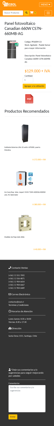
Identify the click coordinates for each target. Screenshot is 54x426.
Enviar (13, 417)
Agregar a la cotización (34, 86)
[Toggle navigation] (48, 13)
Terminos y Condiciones (19, 305)
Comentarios (14, 383)
